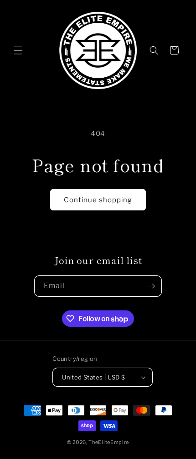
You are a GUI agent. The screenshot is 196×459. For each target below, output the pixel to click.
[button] (18, 50)
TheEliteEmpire (108, 442)
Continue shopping (98, 200)
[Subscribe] (151, 286)
